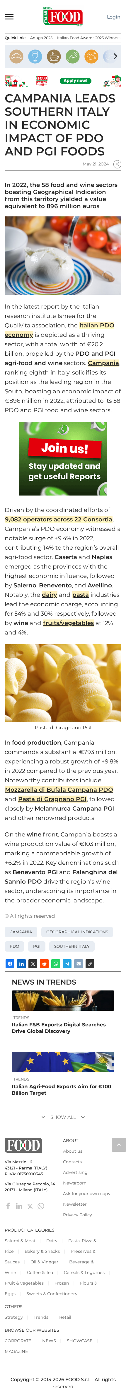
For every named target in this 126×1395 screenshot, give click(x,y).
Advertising (75, 1172)
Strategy (14, 1317)
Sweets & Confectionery (51, 1293)
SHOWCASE (80, 1340)
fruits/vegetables (68, 623)
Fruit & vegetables (24, 1283)
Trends (21, 1017)
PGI (36, 946)
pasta (80, 594)
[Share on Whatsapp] (55, 963)
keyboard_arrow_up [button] (118, 1144)
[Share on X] (32, 963)
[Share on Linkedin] (21, 963)
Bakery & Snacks (42, 1251)
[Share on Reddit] (44, 963)
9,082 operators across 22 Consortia (58, 519)
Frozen (62, 1283)
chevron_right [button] (115, 56)
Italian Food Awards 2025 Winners (88, 38)
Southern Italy (72, 946)
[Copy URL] (90, 963)
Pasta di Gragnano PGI (52, 799)
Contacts (72, 1161)
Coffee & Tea (40, 1272)
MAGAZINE (16, 1351)
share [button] (117, 164)
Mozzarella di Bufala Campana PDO (59, 789)
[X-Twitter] (30, 1206)
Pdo (14, 946)
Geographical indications (77, 932)
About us (72, 1151)
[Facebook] (9, 1206)
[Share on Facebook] (10, 963)
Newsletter (75, 1204)
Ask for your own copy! (87, 1193)
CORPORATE (18, 1340)
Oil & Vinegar (44, 1262)
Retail (65, 1317)
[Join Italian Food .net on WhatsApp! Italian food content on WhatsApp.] (63, 459)
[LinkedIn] (20, 1206)
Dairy (51, 1240)
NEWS (49, 1340)
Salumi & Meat (20, 1240)
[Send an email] (78, 963)
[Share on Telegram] (67, 963)
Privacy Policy (77, 1214)
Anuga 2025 (41, 38)
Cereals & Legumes (84, 1272)
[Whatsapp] (41, 1206)
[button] (9, 16)
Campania (103, 363)
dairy (49, 594)
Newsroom (74, 1183)
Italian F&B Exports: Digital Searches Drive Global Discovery (59, 1028)
